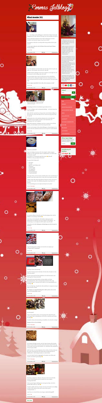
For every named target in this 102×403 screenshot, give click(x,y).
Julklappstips (65, 116)
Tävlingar (64, 127)
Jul (31, 49)
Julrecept (64, 119)
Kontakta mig (68, 97)
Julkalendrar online (67, 110)
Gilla (44, 52)
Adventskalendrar (67, 107)
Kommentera (55, 52)
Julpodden (65, 130)
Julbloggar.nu (66, 133)
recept (33, 186)
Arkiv (63, 113)
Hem (63, 101)
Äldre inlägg (29, 400)
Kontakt (64, 104)
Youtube (64, 125)
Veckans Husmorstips (68, 122)
